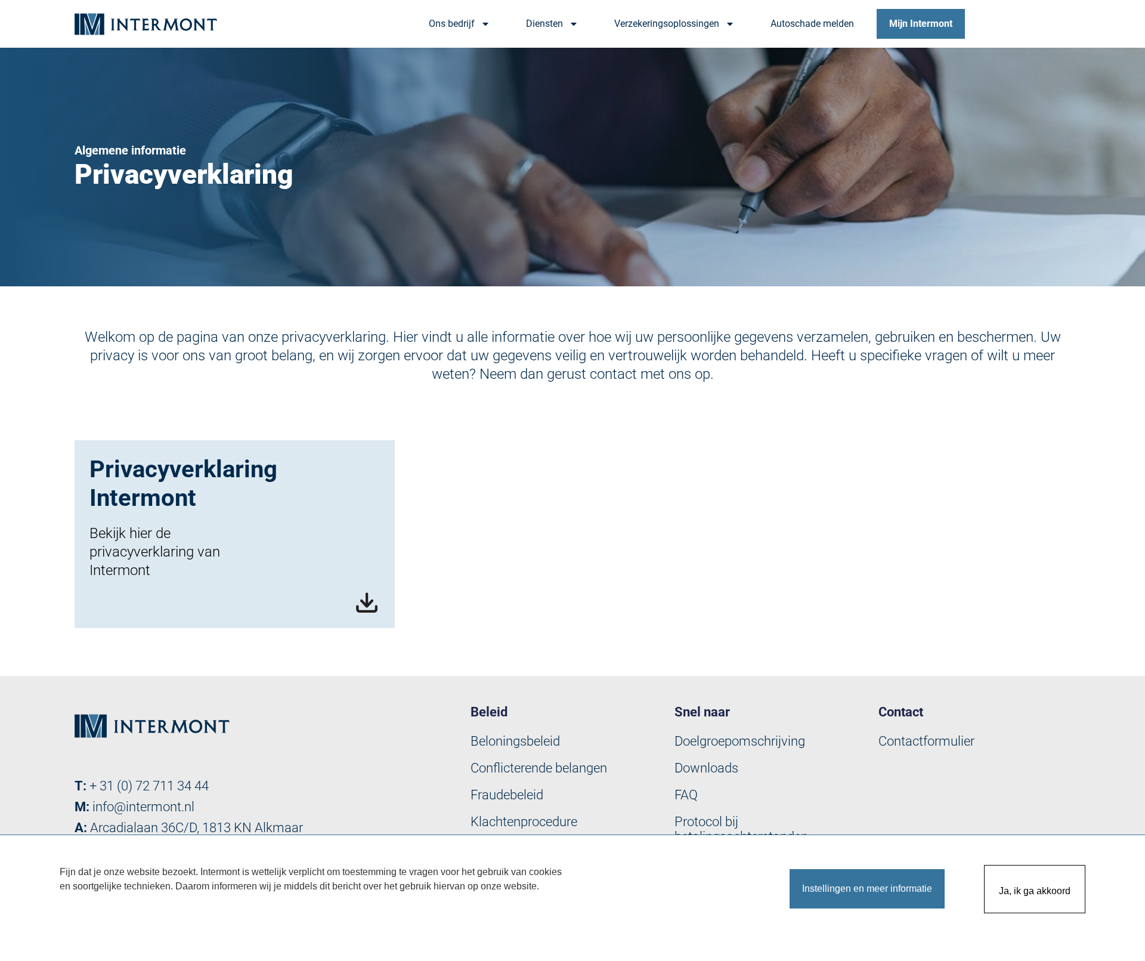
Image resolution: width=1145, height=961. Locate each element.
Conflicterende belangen (539, 768)
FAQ (686, 794)
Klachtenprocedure (524, 821)
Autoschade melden (812, 23)
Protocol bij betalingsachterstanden (741, 829)
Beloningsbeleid (515, 741)
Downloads (706, 768)
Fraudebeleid (507, 794)
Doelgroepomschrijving (739, 741)
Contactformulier (926, 741)
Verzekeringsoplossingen (666, 23)
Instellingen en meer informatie (867, 888)
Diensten (544, 23)
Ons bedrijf (452, 23)
